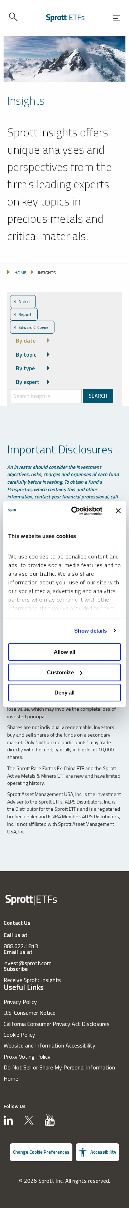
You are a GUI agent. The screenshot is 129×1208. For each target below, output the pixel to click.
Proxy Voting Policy (27, 1056)
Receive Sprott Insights (32, 980)
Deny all (64, 692)
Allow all (64, 652)
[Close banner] (118, 510)
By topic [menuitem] (26, 354)
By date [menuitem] (25, 340)
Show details (90, 631)
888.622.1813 (21, 946)
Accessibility (103, 1151)
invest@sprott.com (28, 963)
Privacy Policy (20, 1002)
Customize (60, 672)
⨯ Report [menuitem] (22, 314)
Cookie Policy (19, 1034)
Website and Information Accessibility (49, 1045)
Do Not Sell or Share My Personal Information (59, 1067)
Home (11, 1078)
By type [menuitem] (25, 368)
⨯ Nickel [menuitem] (21, 301)
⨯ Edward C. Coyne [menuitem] (30, 327)
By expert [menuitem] (27, 381)
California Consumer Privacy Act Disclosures (57, 1024)
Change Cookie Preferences (41, 1151)
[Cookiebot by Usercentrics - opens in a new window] (75, 511)
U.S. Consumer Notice (30, 1012)
